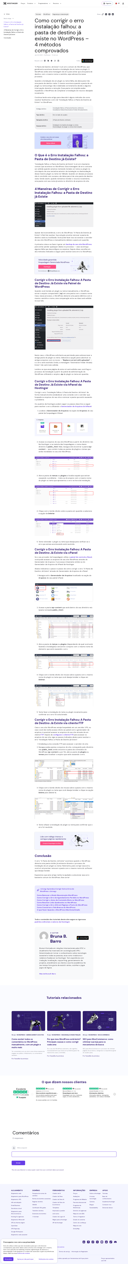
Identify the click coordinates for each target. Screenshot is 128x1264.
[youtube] (101, 1241)
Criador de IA (57, 1193)
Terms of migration (79, 1216)
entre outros (60, 1247)
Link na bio (56, 1213)
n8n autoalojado (16, 1202)
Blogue (92, 1204)
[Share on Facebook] (109, 14)
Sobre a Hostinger (95, 1193)
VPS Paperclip (15, 1228)
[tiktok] (110, 1241)
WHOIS (34, 1204)
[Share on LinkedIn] (113, 14)
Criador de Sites (58, 1196)
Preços (23, 3)
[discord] (115, 1241)
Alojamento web (16, 1193)
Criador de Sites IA (58, 1199)
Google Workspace (17, 1231)
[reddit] (106, 1241)
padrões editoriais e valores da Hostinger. (52, 922)
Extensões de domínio (39, 1213)
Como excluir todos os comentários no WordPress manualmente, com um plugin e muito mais (26, 1043)
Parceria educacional (79, 1202)
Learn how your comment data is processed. (50, 1170)
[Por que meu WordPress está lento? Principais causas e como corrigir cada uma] (64, 1021)
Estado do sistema (79, 1219)
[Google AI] (51, 61)
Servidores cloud (16, 1208)
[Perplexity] (58, 61)
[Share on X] (106, 14)
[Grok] (55, 61)
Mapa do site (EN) (78, 1213)
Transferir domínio (38, 1210)
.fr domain (35, 1216)
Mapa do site (77, 1225)
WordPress (46, 14)
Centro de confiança (79, 1222)
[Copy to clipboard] (103, 14)
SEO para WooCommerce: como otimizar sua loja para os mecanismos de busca (98, 1042)
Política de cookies (23, 1253)
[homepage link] (11, 3)
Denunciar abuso (107, 1207)
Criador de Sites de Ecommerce (59, 1203)
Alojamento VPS (16, 1199)
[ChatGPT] (45, 61)
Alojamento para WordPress (19, 1196)
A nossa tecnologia (93, 1197)
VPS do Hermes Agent (18, 1222)
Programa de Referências (77, 1206)
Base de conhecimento (106, 1197)
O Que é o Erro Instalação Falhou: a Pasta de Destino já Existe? (13, 24)
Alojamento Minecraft (18, 1219)
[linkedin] (83, 1241)
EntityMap (76, 1228)
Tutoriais (38, 14)
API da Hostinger (58, 1222)
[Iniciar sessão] (123, 3)
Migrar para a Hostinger (60, 1219)
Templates (56, 1207)
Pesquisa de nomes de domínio (39, 1194)
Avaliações (76, 1196)
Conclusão (7, 38)
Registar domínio (37, 1201)
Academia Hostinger (108, 1201)
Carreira (92, 1201)
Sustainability (94, 1207)
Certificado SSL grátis (39, 1207)
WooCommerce (103, 1035)
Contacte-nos (106, 1204)
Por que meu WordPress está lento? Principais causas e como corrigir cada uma (64, 1042)
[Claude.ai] (48, 61)
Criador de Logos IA (59, 1216)
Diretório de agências (79, 1210)
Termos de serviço (64, 1251)
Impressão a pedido (59, 1210)
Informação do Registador (80, 1251)
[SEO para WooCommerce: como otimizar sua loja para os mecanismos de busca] (99, 1021)
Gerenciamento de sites (35, 1035)
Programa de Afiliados (80, 1199)
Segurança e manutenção (60, 14)
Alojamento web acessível (19, 1234)
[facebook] (88, 1241)
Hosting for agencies (17, 1216)
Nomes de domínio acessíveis (41, 1198)
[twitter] (97, 1241)
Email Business (15, 1205)
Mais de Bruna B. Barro (47, 974)
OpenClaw (14, 1225)
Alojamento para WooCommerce (16, 1212)
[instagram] (92, 1241)
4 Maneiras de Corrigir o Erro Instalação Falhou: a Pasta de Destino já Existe (14, 32)
